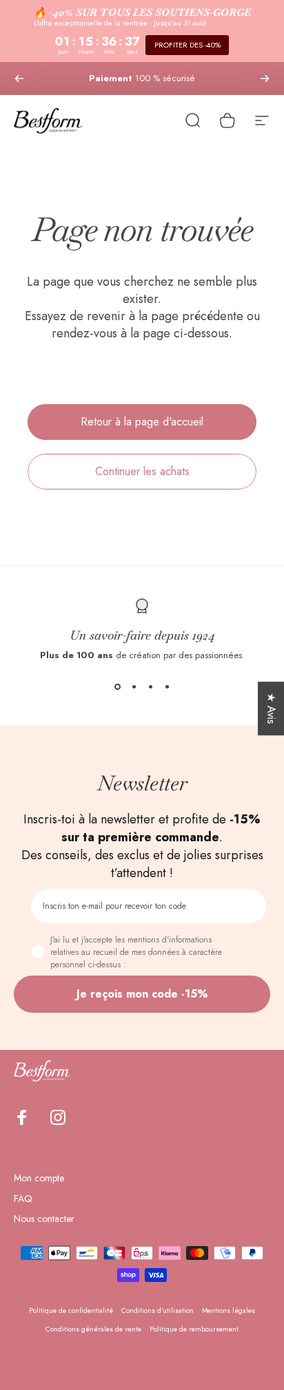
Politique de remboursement (194, 1329)
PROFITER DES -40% (187, 44)
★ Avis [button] (271, 708)
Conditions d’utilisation (157, 1310)
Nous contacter (44, 1219)
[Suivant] (265, 78)
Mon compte (39, 1178)
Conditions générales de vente (93, 1329)
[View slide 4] (167, 686)
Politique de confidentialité (71, 1310)
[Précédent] (19, 78)
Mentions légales (228, 1310)
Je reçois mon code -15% (142, 994)
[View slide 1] (117, 686)
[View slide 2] (133, 686)
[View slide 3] (150, 686)
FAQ (23, 1199)
